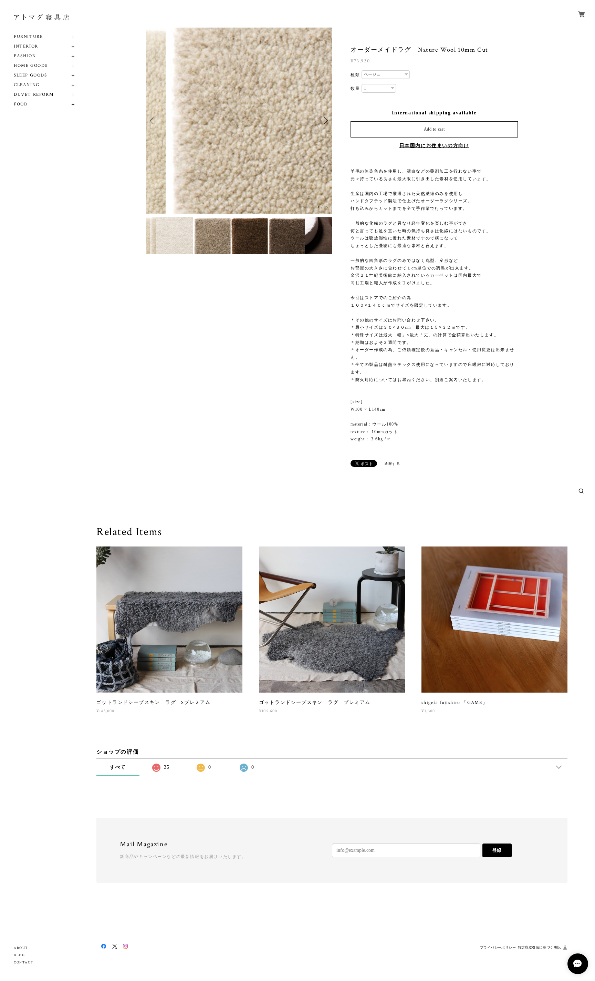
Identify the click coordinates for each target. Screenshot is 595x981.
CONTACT (23, 962)
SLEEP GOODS (30, 75)
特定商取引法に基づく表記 (539, 947)
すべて (118, 767)
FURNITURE (28, 36)
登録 (496, 850)
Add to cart (434, 129)
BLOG (19, 955)
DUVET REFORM (34, 94)
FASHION (25, 56)
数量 (355, 88)
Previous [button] (153, 120)
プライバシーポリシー (498, 947)
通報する (392, 464)
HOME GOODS (31, 65)
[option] (239, 121)
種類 (355, 74)
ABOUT (21, 948)
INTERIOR (26, 46)
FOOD (21, 104)
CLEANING (27, 85)
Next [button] (325, 120)
